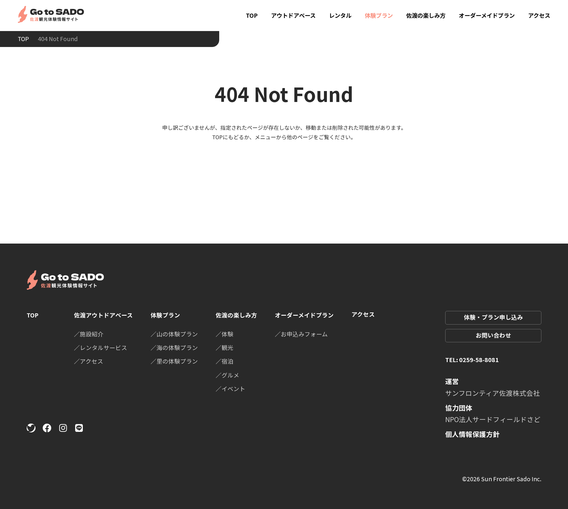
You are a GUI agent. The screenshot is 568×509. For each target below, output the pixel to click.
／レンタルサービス (100, 347)
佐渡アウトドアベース (103, 315)
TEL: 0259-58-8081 (472, 359)
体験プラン (379, 15)
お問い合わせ (493, 335)
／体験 (224, 334)
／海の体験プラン (174, 347)
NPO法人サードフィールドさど (492, 419)
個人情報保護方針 (472, 434)
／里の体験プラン (174, 361)
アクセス (539, 15)
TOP (252, 15)
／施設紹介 (89, 334)
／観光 (224, 347)
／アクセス (88, 361)
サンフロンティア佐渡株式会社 (492, 393)
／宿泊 (224, 361)
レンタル (340, 15)
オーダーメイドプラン (487, 15)
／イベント (230, 388)
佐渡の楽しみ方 (426, 15)
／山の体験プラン (174, 334)
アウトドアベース (293, 15)
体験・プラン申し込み (493, 317)
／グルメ (227, 375)
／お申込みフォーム (301, 334)
